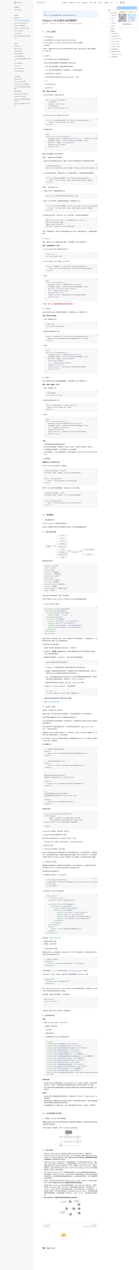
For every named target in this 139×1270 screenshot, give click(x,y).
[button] (22, 7)
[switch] (117, 2)
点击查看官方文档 (53, 702)
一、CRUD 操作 (112, 13)
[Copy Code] (95, 100)
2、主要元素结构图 (114, 36)
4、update (112, 23)
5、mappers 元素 (113, 41)
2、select (111, 18)
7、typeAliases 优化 (114, 46)
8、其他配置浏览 (113, 49)
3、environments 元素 (115, 38)
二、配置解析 (111, 31)
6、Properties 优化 (114, 44)
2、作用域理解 (113, 56)
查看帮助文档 (64, 1022)
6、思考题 (112, 28)
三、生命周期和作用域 (113, 51)
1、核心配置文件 (113, 33)
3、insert (111, 20)
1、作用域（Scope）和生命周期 (116, 54)
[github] (124, 2)
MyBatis (79, 23)
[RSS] (121, 2)
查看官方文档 (57, 938)
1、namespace (113, 15)
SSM (75, 23)
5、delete (111, 25)
